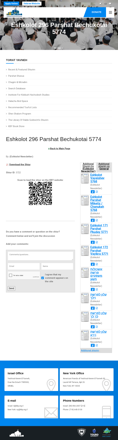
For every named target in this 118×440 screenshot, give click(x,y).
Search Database (17, 88)
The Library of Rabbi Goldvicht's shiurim (28, 120)
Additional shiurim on (104, 166)
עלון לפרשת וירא (98, 333)
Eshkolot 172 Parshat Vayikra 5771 (99, 251)
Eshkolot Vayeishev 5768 (97, 178)
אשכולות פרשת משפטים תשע (96, 274)
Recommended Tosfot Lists (22, 107)
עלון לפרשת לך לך (98, 314)
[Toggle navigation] (110, 12)
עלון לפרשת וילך (98, 296)
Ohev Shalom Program (19, 113)
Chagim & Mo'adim (17, 82)
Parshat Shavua (16, 76)
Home (57, 48)
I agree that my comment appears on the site (56, 278)
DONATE (96, 12)
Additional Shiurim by (88, 167)
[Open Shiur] (97, 191)
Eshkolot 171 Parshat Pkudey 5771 (99, 229)
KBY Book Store (16, 126)
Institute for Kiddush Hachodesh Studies (28, 94)
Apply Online (11, 3)
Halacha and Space (18, 101)
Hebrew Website (32, 3)
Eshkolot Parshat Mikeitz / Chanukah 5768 (97, 203)
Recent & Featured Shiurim (21, 69)
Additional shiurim (90, 350)
